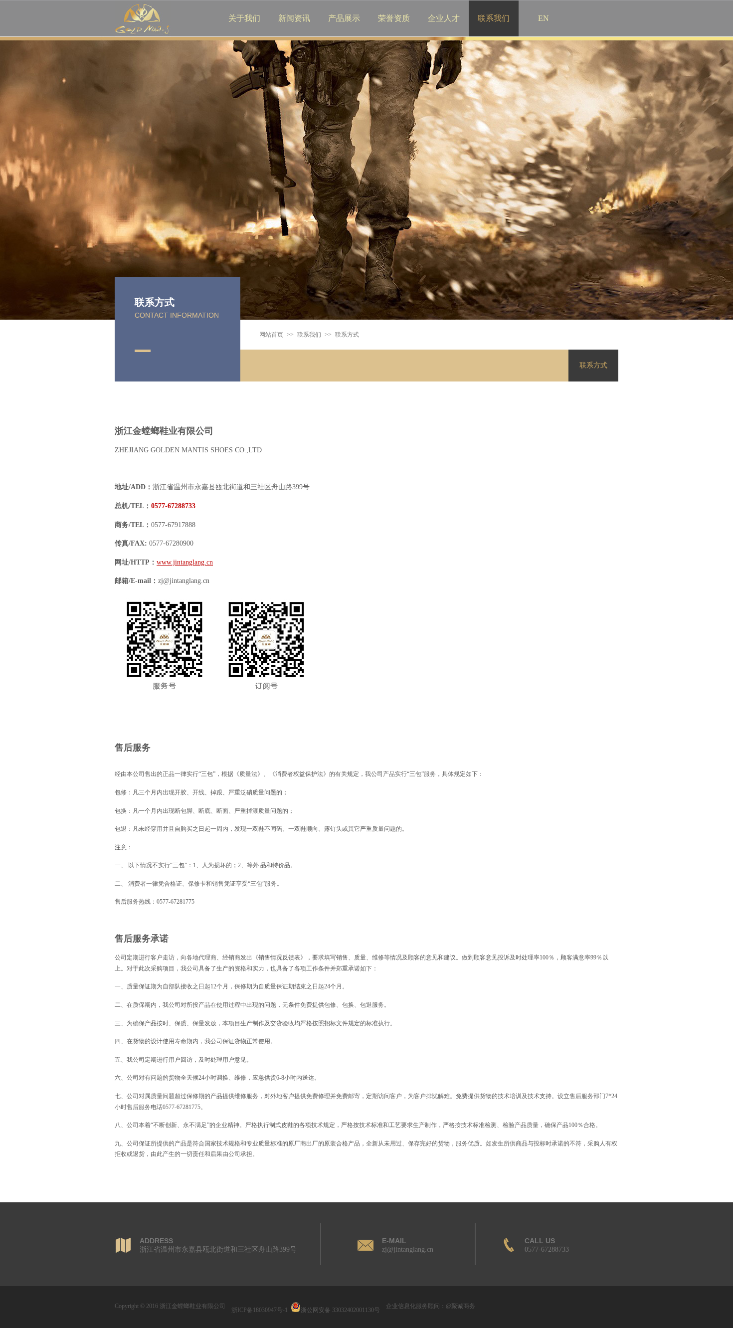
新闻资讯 (294, 18)
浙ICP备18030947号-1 (259, 1310)
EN (543, 18)
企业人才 (444, 18)
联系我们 (494, 18)
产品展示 (344, 18)
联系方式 (593, 365)
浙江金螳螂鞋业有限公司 (192, 1306)
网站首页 (271, 334)
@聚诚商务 (460, 1306)
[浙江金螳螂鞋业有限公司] (143, 34)
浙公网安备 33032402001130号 (340, 1310)
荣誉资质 (394, 18)
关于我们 (244, 18)
